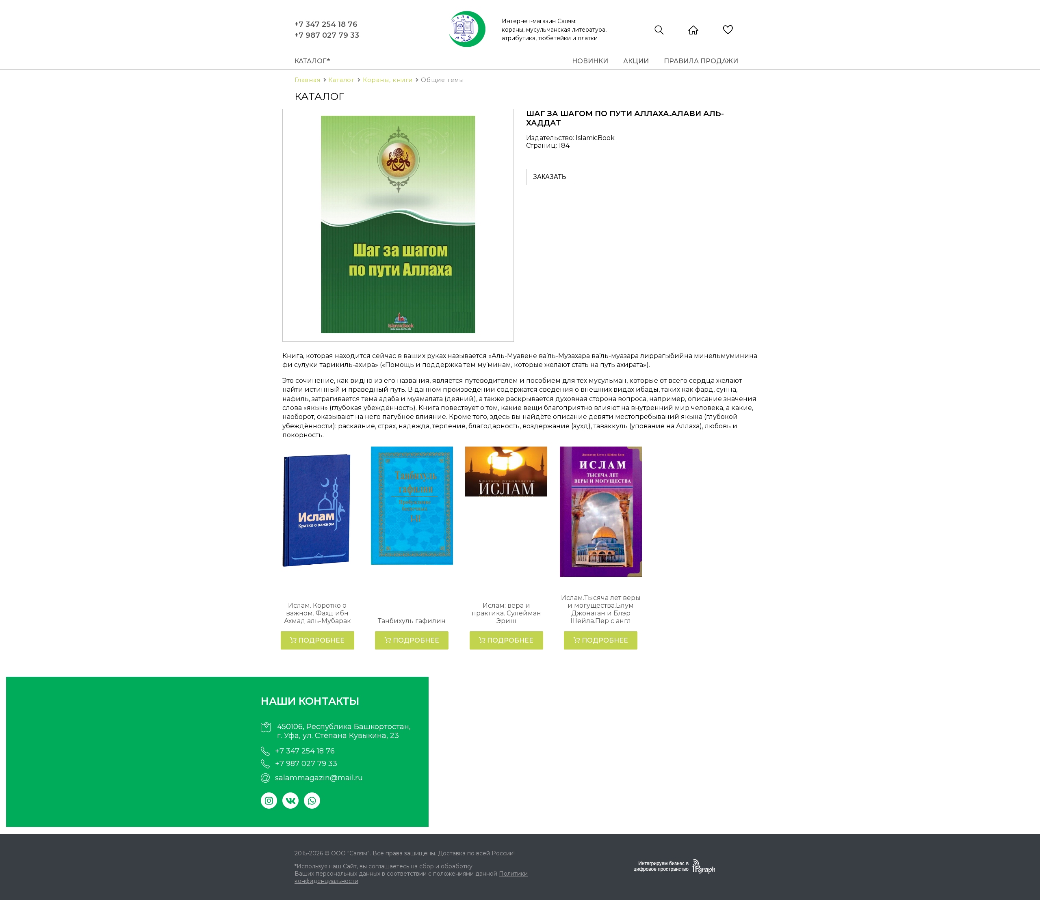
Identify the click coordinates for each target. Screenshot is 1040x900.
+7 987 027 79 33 (327, 35)
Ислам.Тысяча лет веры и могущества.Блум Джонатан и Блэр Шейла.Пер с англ (601, 609)
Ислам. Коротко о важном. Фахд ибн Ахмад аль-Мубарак (317, 613)
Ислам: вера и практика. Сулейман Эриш (506, 613)
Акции (636, 61)
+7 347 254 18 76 (326, 24)
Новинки (590, 61)
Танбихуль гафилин (412, 621)
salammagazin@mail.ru (319, 777)
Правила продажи (701, 61)
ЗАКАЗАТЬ (549, 176)
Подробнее (320, 640)
